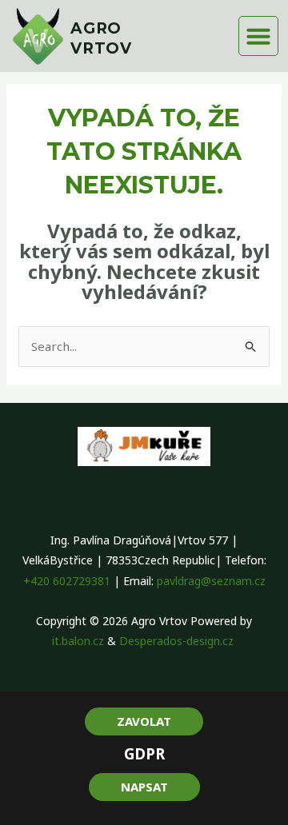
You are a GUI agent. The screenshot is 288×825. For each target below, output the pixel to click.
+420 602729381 (66, 580)
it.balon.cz (78, 640)
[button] (258, 36)
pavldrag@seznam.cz (211, 580)
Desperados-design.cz (178, 640)
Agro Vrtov (101, 38)
